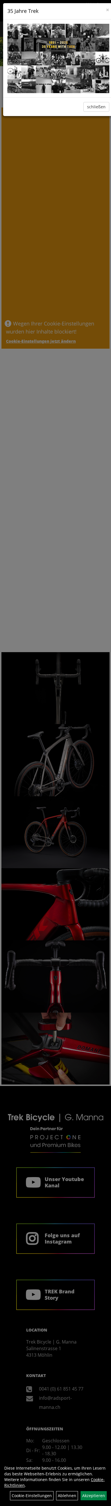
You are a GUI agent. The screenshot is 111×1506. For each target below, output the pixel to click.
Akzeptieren (93, 1495)
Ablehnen (67, 1495)
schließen (96, 106)
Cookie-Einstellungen (32, 1495)
